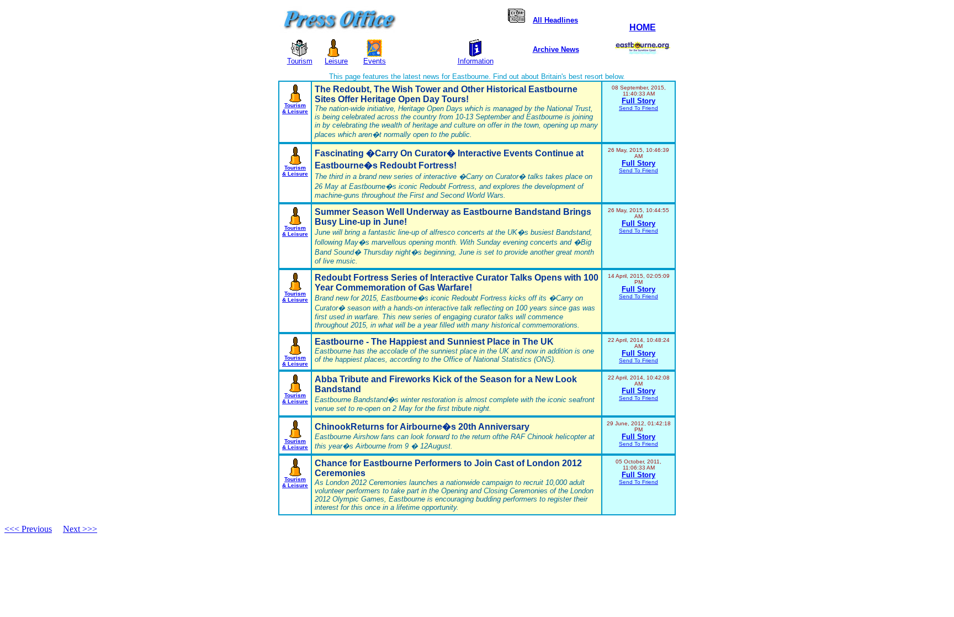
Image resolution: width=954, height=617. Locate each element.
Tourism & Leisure (295, 108)
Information (476, 61)
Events (374, 61)
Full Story (638, 101)
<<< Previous (28, 529)
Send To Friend (638, 108)
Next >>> (80, 529)
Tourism (299, 61)
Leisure (336, 61)
